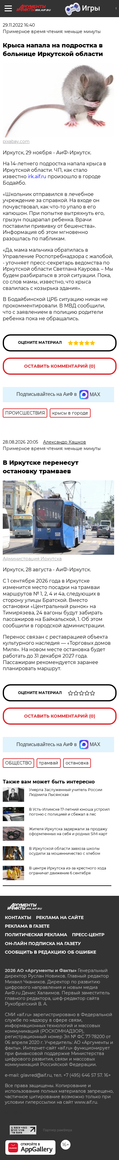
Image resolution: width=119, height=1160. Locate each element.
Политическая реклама (36, 934)
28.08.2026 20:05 (20, 442)
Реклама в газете (27, 926)
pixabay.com (16, 141)
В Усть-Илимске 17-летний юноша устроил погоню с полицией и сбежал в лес (69, 812)
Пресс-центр (88, 934)
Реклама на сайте (60, 917)
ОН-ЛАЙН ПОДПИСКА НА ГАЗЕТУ (43, 943)
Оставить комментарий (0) (59, 366)
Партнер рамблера (57, 1130)
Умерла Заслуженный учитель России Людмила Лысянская (65, 792)
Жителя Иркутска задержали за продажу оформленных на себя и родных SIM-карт (68, 831)
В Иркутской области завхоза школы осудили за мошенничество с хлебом (64, 851)
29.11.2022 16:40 (19, 25)
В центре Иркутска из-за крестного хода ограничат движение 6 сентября (67, 870)
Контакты (18, 917)
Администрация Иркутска (32, 558)
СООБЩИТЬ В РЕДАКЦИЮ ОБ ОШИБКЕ (50, 952)
